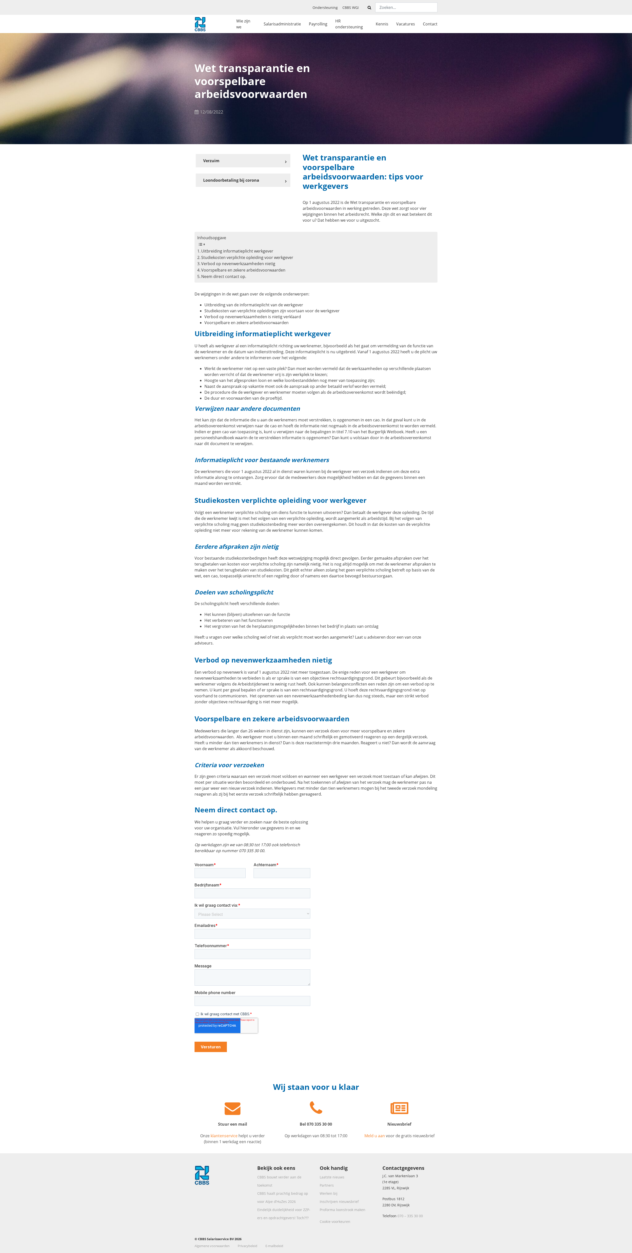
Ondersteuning (325, 7)
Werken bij (328, 1193)
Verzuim (211, 160)
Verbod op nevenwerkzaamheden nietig (238, 263)
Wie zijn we (243, 24)
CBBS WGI (350, 7)
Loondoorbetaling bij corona (231, 180)
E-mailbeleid (274, 1246)
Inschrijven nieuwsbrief (339, 1201)
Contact (430, 24)
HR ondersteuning (349, 24)
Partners (327, 1185)
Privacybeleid (247, 1246)
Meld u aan (375, 1135)
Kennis (382, 24)
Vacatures (405, 24)
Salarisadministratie (282, 24)
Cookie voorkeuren (335, 1221)
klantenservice (224, 1135)
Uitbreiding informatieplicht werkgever (237, 251)
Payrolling (318, 24)
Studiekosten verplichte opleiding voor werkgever (247, 257)
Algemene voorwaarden (212, 1246)
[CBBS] (200, 23)
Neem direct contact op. (223, 276)
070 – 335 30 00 (410, 1216)
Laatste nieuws (332, 1177)
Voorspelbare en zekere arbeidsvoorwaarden (243, 270)
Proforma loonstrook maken (342, 1209)
